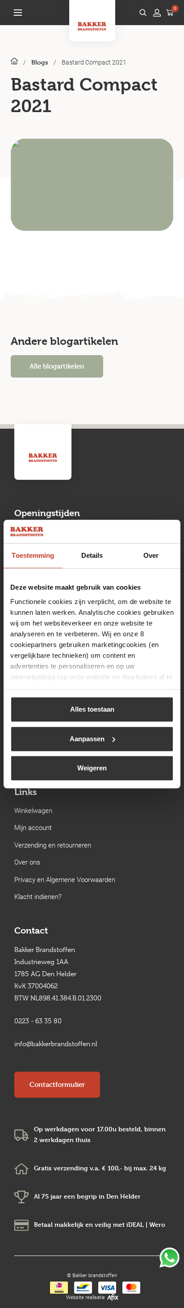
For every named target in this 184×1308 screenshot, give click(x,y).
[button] (18, 12)
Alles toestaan (92, 709)
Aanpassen (87, 739)
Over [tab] (151, 555)
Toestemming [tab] (33, 555)
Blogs (39, 62)
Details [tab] (92, 555)
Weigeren (92, 768)
